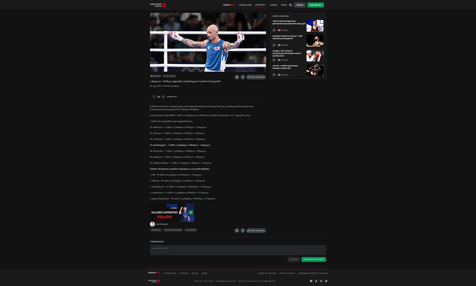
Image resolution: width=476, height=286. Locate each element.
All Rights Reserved (268, 281)
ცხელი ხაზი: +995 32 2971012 (203, 281)
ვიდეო (284, 5)
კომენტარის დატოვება (313, 259)
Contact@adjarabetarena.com (225, 281)
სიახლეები (260, 5)
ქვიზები (273, 5)
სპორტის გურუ (245, 5)
